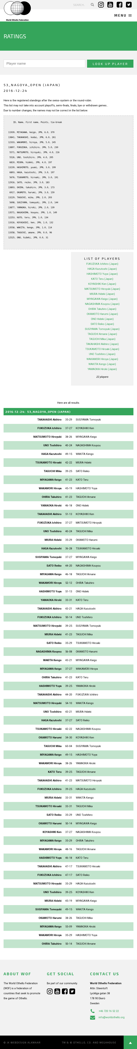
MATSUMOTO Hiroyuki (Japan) (102, 289)
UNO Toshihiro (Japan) (102, 354)
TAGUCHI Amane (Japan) (102, 334)
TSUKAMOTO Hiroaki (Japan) (102, 349)
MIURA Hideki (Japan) (102, 294)
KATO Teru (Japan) (102, 279)
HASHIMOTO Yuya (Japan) (102, 273)
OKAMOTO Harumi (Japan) (102, 314)
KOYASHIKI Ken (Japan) (102, 284)
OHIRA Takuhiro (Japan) (102, 309)
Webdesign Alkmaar (26, 1042)
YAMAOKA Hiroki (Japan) (102, 369)
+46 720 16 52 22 (109, 1011)
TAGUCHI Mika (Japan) (102, 339)
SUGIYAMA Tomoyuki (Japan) (102, 329)
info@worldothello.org (112, 1017)
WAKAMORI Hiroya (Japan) (102, 359)
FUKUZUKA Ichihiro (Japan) (102, 263)
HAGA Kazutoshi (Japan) (102, 268)
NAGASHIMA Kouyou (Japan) (102, 304)
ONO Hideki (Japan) (102, 319)
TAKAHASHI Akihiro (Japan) (102, 344)
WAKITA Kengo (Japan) (102, 364)
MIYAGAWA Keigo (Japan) (102, 299)
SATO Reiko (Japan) (102, 324)
